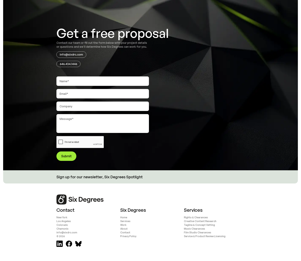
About (124, 228)
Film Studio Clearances (197, 232)
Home (123, 217)
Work (123, 224)
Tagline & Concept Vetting (199, 224)
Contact (125, 232)
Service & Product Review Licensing (204, 236)
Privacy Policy (128, 236)
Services (125, 221)
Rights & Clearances (196, 217)
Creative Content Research (200, 221)
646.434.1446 (68, 64)
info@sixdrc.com (71, 54)
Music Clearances (194, 228)
